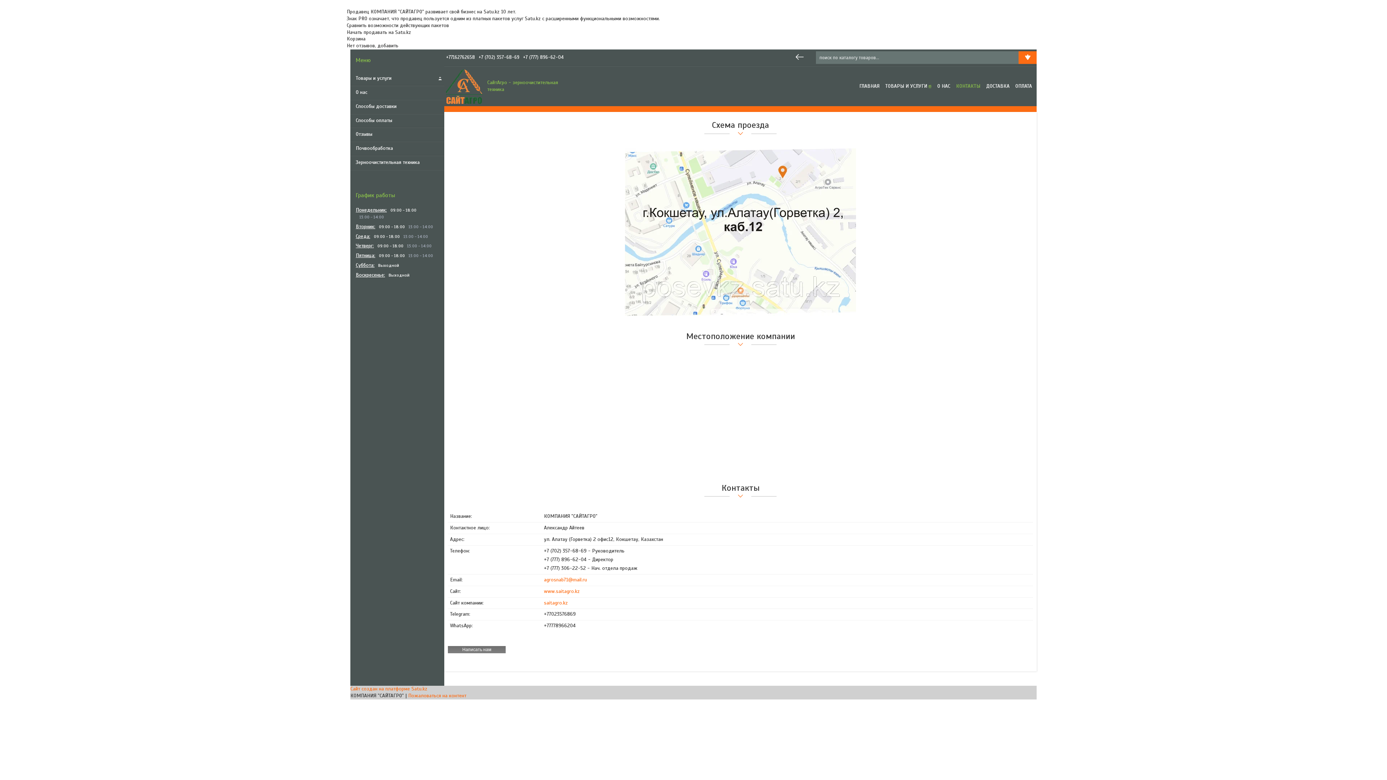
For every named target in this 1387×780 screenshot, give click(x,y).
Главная (869, 86)
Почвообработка (374, 148)
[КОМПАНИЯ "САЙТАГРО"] (464, 86)
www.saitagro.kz (562, 591)
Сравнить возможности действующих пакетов (398, 25)
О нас (361, 92)
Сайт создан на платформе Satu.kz (388, 689)
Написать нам (476, 649)
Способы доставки (376, 106)
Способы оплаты (374, 120)
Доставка (998, 86)
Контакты (968, 86)
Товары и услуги (374, 78)
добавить (387, 46)
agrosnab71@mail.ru (565, 580)
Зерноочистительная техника (388, 162)
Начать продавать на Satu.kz (379, 32)
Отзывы (364, 134)
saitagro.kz (556, 603)
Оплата (1023, 86)
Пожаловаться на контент (437, 696)
